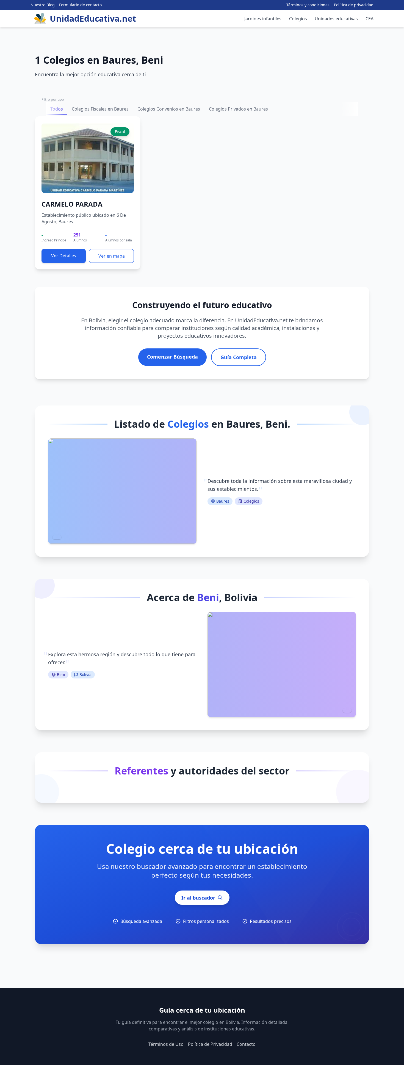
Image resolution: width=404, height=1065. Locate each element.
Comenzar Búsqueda (172, 356)
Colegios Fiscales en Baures (100, 109)
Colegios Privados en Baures (238, 109)
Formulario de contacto (80, 4)
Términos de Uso (166, 1044)
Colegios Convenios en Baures (168, 109)
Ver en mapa (111, 256)
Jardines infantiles (262, 19)
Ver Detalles (63, 256)
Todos (56, 109)
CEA (369, 19)
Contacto (246, 1044)
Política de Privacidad (210, 1044)
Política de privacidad (353, 4)
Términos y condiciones (308, 4)
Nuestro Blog (43, 4)
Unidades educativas (336, 19)
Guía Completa (238, 357)
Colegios (298, 19)
